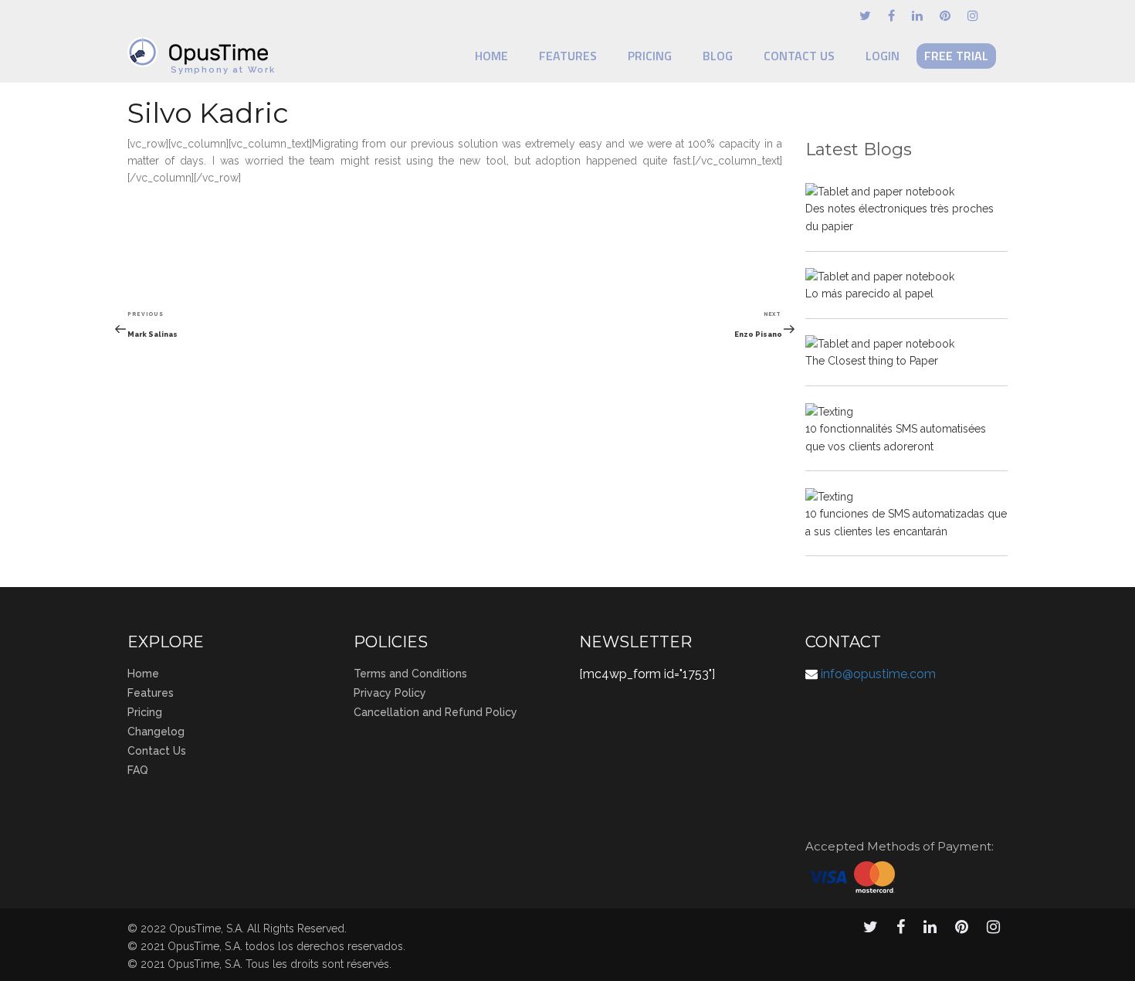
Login (883, 55)
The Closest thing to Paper (871, 361)
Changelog (156, 731)
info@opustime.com (878, 674)
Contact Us (799, 55)
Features (568, 55)
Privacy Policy (390, 693)
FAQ (137, 770)
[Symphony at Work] (201, 44)
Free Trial (956, 55)
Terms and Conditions (410, 673)
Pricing (650, 55)
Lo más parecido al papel (869, 293)
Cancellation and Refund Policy (435, 712)
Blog (718, 55)
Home (491, 55)
